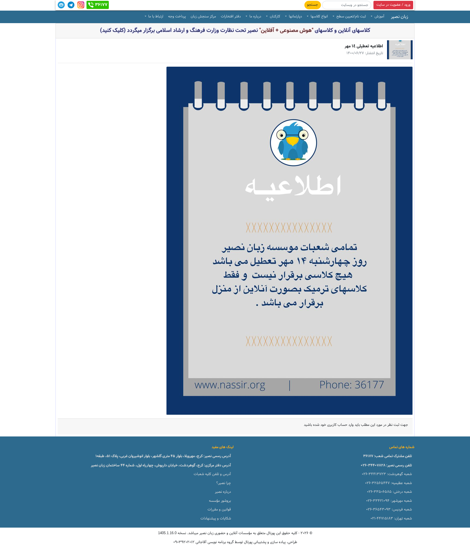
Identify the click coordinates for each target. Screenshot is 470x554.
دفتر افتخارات (231, 17)
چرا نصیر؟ (223, 483)
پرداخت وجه (177, 17)
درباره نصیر (223, 492)
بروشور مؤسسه (220, 501)
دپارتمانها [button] (295, 17)
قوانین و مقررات (219, 510)
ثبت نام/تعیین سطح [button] (350, 17)
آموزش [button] (378, 17)
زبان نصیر (399, 17)
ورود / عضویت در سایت (393, 5)
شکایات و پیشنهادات (215, 519)
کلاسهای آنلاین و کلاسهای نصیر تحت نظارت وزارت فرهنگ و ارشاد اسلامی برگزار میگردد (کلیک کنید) (235, 30)
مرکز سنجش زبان (203, 17)
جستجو (312, 5)
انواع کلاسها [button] (319, 17)
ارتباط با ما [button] (155, 17)
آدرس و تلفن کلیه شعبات (212, 474)
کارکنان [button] (274, 17)
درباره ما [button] (254, 17)
